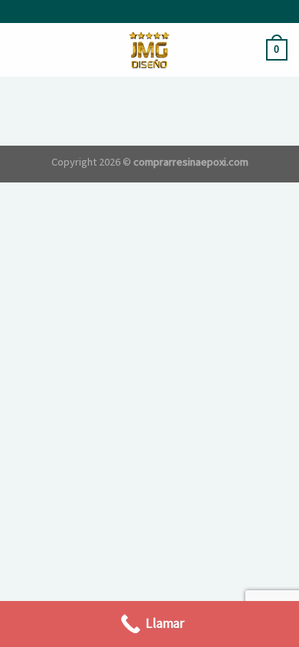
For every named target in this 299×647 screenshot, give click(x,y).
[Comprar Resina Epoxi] (149, 50)
